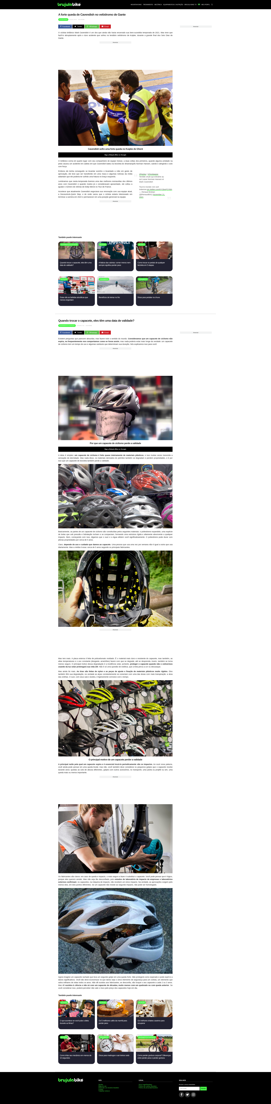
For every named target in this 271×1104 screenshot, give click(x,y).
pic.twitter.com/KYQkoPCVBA (159, 189)
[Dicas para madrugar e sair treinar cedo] (115, 1051)
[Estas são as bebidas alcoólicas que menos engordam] (76, 293)
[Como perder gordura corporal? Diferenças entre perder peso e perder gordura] (154, 1051)
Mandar (203, 1088)
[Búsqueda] (211, 4)
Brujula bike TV (191, 4)
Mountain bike (136, 4)
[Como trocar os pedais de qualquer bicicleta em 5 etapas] (154, 258)
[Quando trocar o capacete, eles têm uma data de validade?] (76, 258)
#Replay (142, 174)
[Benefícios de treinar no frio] (115, 293)
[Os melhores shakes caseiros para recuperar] (154, 1016)
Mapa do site (102, 1086)
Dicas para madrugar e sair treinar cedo (114, 1055)
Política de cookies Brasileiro (148, 1086)
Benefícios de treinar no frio (109, 297)
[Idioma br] (199, 4)
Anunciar (115, 42)
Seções (100, 1084)
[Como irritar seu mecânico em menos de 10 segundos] (76, 1051)
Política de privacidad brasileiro (148, 1088)
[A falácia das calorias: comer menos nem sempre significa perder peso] (115, 258)
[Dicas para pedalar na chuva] (154, 293)
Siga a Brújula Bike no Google (115, 155)
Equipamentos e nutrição (173, 4)
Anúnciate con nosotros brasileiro (108, 1088)
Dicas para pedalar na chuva (149, 297)
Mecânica (158, 4)
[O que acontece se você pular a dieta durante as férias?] (76, 1016)
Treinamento (148, 4)
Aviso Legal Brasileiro (145, 1084)
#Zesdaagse (153, 174)
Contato (100, 1089)
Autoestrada (63, 19)
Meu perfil (205, 4)
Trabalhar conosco (104, 1091)
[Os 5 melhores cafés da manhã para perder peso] (115, 1016)
